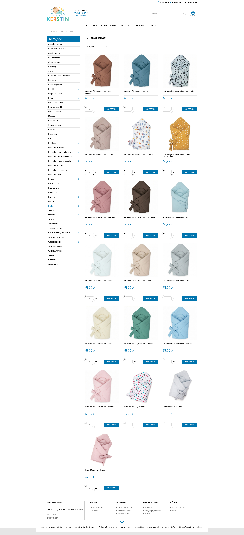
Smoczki (51, 215)
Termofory (52, 219)
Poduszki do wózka (56, 174)
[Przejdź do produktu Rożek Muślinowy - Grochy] (141, 386)
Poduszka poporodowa (57, 170)
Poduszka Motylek (55, 165)
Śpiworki (51, 210)
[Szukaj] (184, 13)
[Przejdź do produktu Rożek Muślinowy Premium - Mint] (180, 197)
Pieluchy (51, 138)
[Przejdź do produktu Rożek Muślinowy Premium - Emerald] (141, 323)
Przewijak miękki (54, 188)
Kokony (51, 98)
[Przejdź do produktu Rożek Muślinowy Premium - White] (102, 260)
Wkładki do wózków (56, 237)
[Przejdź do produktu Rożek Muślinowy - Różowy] (102, 450)
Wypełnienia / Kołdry (56, 246)
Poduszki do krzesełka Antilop (60, 156)
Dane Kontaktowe (178, 507)
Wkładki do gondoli (55, 242)
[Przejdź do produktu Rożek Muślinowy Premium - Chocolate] (141, 197)
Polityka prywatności (153, 511)
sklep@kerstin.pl (80, 16)
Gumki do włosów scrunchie (59, 76)
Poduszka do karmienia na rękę (60, 152)
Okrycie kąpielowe (55, 125)
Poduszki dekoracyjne (56, 147)
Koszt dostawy (97, 507)
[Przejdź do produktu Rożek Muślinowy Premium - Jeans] (141, 71)
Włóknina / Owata (55, 251)
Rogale (51, 201)
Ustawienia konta (124, 511)
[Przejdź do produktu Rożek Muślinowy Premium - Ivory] (102, 323)
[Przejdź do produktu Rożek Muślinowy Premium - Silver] (180, 260)
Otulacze (51, 130)
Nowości (52, 260)
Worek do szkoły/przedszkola (59, 233)
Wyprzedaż (53, 264)
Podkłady (52, 143)
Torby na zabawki (55, 228)
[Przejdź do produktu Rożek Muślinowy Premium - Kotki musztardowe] (180, 134)
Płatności (94, 511)
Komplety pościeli (55, 85)
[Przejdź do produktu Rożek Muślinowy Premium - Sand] (141, 260)
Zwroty (147, 514)
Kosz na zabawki (55, 107)
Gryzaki (51, 71)
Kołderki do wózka (55, 103)
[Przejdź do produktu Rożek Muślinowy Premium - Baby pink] (102, 386)
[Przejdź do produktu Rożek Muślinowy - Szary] (180, 386)
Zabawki (51, 255)
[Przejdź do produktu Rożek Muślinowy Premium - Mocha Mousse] (102, 71)
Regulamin (149, 507)
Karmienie (52, 80)
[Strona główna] (58, 13)
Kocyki (51, 89)
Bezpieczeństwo (54, 53)
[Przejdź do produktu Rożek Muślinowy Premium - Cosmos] (141, 134)
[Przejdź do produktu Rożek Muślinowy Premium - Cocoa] (102, 134)
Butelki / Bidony (54, 58)
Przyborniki (52, 192)
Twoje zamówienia (125, 507)
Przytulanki (52, 197)
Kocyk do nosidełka (56, 94)
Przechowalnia (123, 514)
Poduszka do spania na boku (59, 161)
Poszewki (52, 179)
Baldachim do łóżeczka (57, 49)
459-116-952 (81, 13)
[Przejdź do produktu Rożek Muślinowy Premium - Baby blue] (180, 323)
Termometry (53, 224)
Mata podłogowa (55, 112)
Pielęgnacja (52, 134)
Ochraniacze (53, 121)
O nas (173, 511)
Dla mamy (52, 67)
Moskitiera (52, 116)
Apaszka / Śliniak (55, 44)
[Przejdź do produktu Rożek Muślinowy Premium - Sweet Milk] (180, 71)
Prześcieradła (53, 183)
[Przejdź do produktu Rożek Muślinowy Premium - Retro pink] (102, 197)
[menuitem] (91, 25)
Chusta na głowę (55, 62)
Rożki (50, 206)
